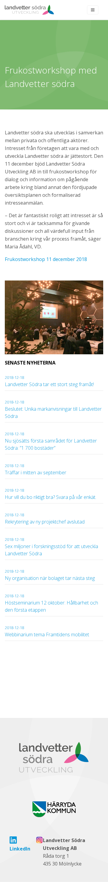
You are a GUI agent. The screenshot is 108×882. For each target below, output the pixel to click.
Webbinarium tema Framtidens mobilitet (47, 631)
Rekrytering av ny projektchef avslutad (45, 518)
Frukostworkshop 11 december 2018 (46, 259)
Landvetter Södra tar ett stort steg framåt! (49, 381)
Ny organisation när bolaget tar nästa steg (50, 574)
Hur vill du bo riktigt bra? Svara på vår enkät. (50, 494)
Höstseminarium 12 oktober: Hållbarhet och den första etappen (51, 603)
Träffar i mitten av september (35, 469)
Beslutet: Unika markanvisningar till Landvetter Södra (53, 409)
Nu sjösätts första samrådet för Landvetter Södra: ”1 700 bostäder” (51, 441)
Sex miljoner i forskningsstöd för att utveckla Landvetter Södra (51, 547)
